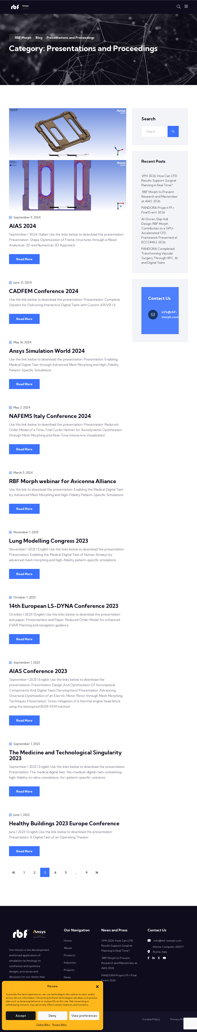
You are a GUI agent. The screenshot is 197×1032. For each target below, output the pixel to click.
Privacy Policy (59, 1024)
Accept (21, 1016)
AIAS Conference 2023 (38, 671)
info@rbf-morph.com (170, 314)
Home (68, 940)
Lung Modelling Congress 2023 (48, 540)
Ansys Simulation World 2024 (47, 350)
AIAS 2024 (22, 225)
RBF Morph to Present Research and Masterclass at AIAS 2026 (159, 196)
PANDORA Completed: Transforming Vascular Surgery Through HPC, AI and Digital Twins (159, 256)
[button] (97, 986)
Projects (69, 970)
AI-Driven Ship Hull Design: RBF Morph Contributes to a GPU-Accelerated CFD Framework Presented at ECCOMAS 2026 (159, 230)
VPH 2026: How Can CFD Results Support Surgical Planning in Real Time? (159, 180)
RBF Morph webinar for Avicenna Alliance (62, 481)
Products (69, 955)
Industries (70, 962)
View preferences (84, 1016)
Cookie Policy (43, 1024)
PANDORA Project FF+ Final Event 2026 (157, 210)
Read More (24, 259)
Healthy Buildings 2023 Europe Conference (64, 823)
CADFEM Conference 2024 (43, 291)
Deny (52, 1016)
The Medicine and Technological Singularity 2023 (65, 755)
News (67, 977)
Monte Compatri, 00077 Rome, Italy (168, 949)
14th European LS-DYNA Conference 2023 (63, 605)
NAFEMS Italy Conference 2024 (50, 416)
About (68, 948)
